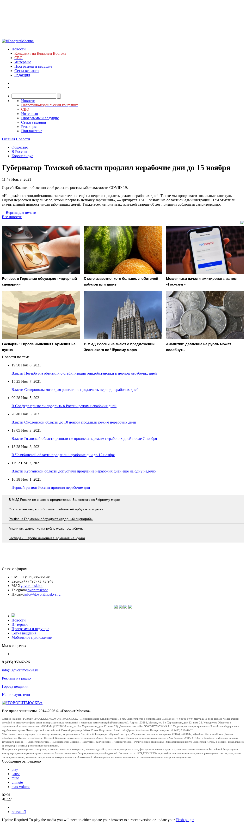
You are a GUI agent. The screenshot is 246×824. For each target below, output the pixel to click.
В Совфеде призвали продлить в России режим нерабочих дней (64, 406)
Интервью (22, 62)
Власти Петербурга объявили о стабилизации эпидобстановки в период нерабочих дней (84, 373)
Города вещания (15, 686)
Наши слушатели (16, 695)
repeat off (19, 812)
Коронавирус (22, 156)
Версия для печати (21, 212)
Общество (20, 147)
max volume (21, 787)
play (15, 769)
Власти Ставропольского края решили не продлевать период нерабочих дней (75, 390)
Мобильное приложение (32, 637)
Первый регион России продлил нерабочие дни (51, 487)
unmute (17, 782)
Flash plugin (185, 820)
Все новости (12, 217)
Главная (8, 139)
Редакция (22, 75)
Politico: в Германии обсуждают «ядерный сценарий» (51, 519)
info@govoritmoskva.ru (42, 594)
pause (16, 774)
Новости (19, 49)
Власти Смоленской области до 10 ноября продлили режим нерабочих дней (74, 422)
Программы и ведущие (33, 66)
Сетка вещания (26, 71)
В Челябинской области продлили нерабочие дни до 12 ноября (63, 455)
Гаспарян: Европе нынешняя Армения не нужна (47, 538)
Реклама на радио (16, 678)
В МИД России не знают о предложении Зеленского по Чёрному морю (64, 500)
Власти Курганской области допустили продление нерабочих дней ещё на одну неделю (84, 471)
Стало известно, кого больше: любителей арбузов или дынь (56, 509)
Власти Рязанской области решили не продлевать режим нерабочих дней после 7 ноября (84, 438)
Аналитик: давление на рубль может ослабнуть (46, 528)
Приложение (31, 131)
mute (15, 778)
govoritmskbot (32, 586)
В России (19, 151)
